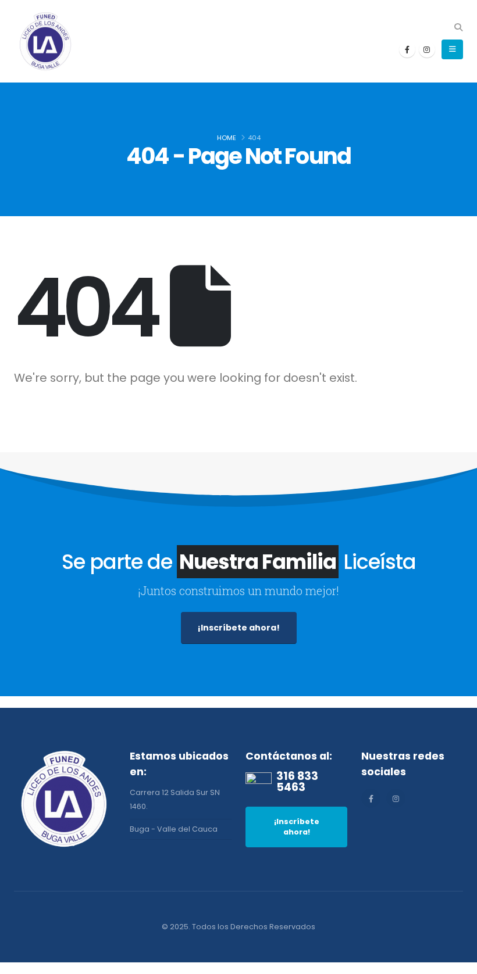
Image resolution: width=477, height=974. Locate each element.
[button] (458, 27)
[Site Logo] (46, 41)
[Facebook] (407, 49)
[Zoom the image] (65, 755)
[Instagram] (427, 49)
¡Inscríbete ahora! (239, 627)
